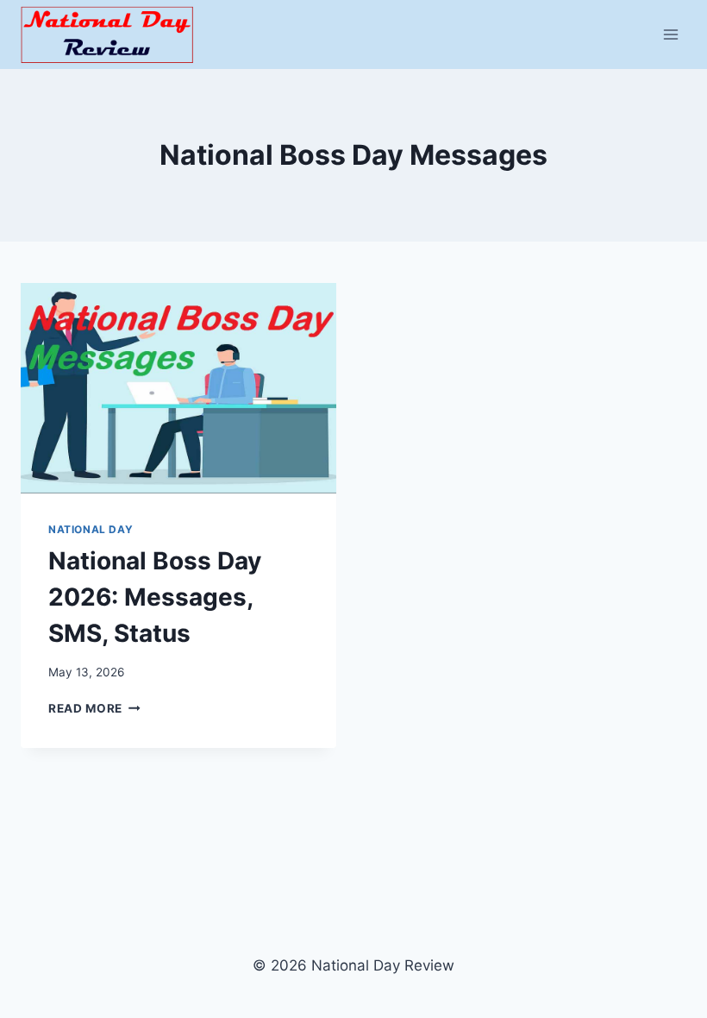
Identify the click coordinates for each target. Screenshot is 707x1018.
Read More (94, 708)
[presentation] (178, 388)
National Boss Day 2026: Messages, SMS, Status (154, 597)
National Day (90, 529)
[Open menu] (670, 34)
